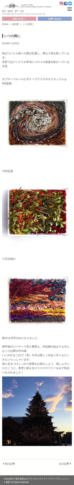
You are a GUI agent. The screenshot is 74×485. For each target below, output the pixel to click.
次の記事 (64, 463)
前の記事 (9, 463)
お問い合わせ (54, 18)
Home (5, 23)
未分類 (15, 23)
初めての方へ (19, 18)
